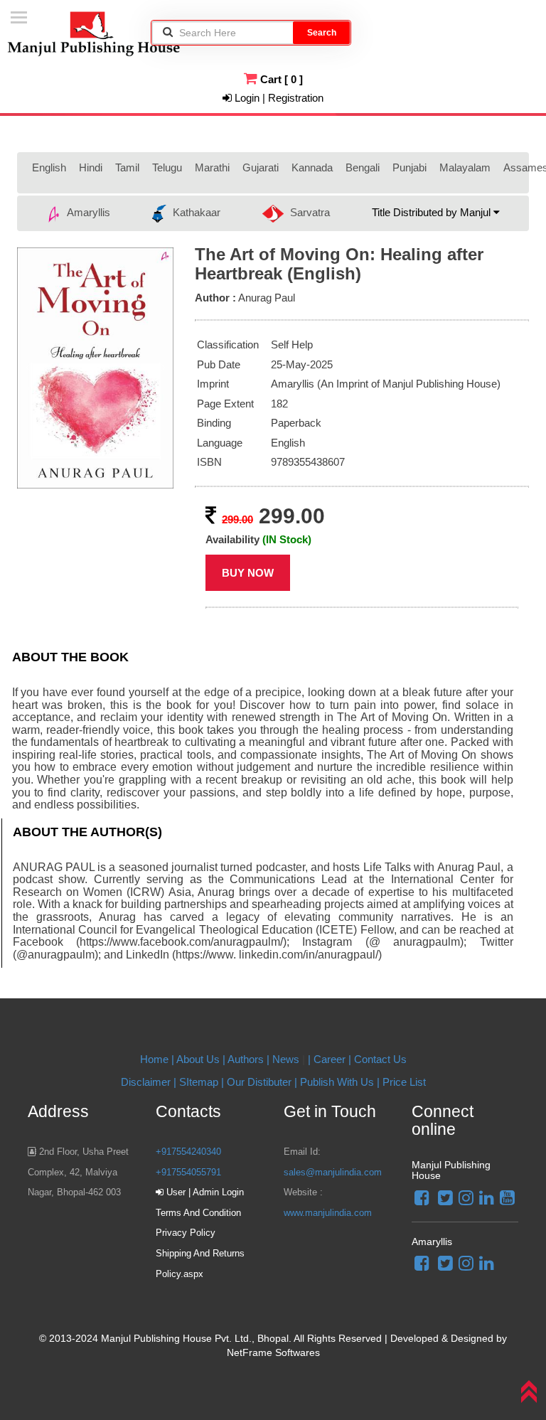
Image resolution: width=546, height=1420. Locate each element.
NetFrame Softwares (273, 1352)
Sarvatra (308, 212)
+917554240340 (188, 1151)
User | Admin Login (204, 1192)
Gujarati (260, 167)
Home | (157, 1059)
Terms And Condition (198, 1212)
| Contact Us (377, 1059)
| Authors (245, 1059)
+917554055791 (188, 1172)
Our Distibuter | (263, 1082)
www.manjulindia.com (328, 1212)
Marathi (212, 167)
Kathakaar (195, 212)
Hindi (90, 167)
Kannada (312, 167)
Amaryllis (87, 212)
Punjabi (409, 167)
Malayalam (465, 167)
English (49, 167)
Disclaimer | (148, 1082)
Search (321, 33)
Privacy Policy (185, 1232)
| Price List (400, 1082)
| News (284, 1059)
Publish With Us (337, 1082)
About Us (198, 1059)
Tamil (127, 167)
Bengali (363, 167)
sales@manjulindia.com (333, 1172)
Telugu (167, 167)
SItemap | (201, 1082)
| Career (328, 1059)
